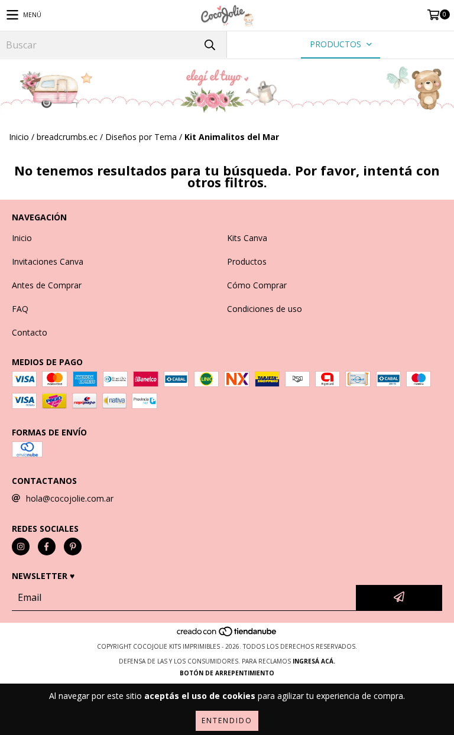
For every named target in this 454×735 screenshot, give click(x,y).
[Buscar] (209, 44)
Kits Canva (247, 237)
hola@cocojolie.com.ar (70, 498)
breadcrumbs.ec (67, 136)
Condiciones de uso (264, 308)
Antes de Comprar (47, 285)
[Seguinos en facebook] (47, 546)
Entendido (227, 721)
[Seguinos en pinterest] (73, 546)
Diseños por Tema (141, 136)
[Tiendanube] (227, 634)
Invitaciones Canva (47, 261)
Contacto (29, 332)
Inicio (19, 136)
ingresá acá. (314, 661)
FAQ (20, 308)
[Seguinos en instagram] (21, 546)
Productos (247, 261)
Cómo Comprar (257, 285)
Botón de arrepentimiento (227, 673)
